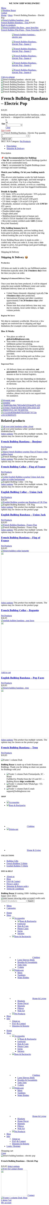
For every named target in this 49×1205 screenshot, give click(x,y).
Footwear (21, 924)
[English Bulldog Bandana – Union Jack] (24, 502)
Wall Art (21, 1011)
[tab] (11, 146)
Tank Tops (22, 965)
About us (16, 1021)
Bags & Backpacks (28, 921)
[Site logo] (10, 13)
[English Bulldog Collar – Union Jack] (24, 479)
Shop (10, 15)
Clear (8, 127)
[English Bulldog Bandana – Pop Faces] (17, 620)
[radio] (14, 120)
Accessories (19, 918)
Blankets (21, 1001)
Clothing (36, 957)
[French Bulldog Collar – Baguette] (15, 551)
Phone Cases (22, 928)
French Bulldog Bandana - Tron (15, 22)
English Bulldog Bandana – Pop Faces (22, 677)
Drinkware (19, 970)
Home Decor (23, 1003)
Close (3, 1153)
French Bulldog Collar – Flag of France (23, 466)
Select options (14, 1166)
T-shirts (20, 967)
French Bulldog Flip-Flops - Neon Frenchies (20, 30)
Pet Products (25, 141)
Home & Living (39, 998)
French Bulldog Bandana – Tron (19, 747)
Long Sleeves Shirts (26, 960)
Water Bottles (23, 977)
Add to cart (6, 139)
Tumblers (21, 975)
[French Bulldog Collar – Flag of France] (24, 454)
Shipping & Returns (20, 1026)
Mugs (19, 972)
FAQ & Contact (19, 1023)
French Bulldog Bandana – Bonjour (21, 441)
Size (3, 124)
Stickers (20, 933)
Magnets (21, 1006)
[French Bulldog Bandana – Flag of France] (19, 525)
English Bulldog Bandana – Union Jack (23, 514)
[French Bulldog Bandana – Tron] (15, 688)
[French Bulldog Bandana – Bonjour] (17, 426)
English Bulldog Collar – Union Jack (21, 492)
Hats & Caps (22, 926)
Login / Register (13, 1146)
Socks (20, 931)
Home (3, 15)
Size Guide (6, 130)
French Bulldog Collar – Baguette (20, 610)
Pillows (20, 1008)
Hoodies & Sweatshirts (27, 962)
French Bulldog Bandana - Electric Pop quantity (25, 133)
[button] (6, 672)
